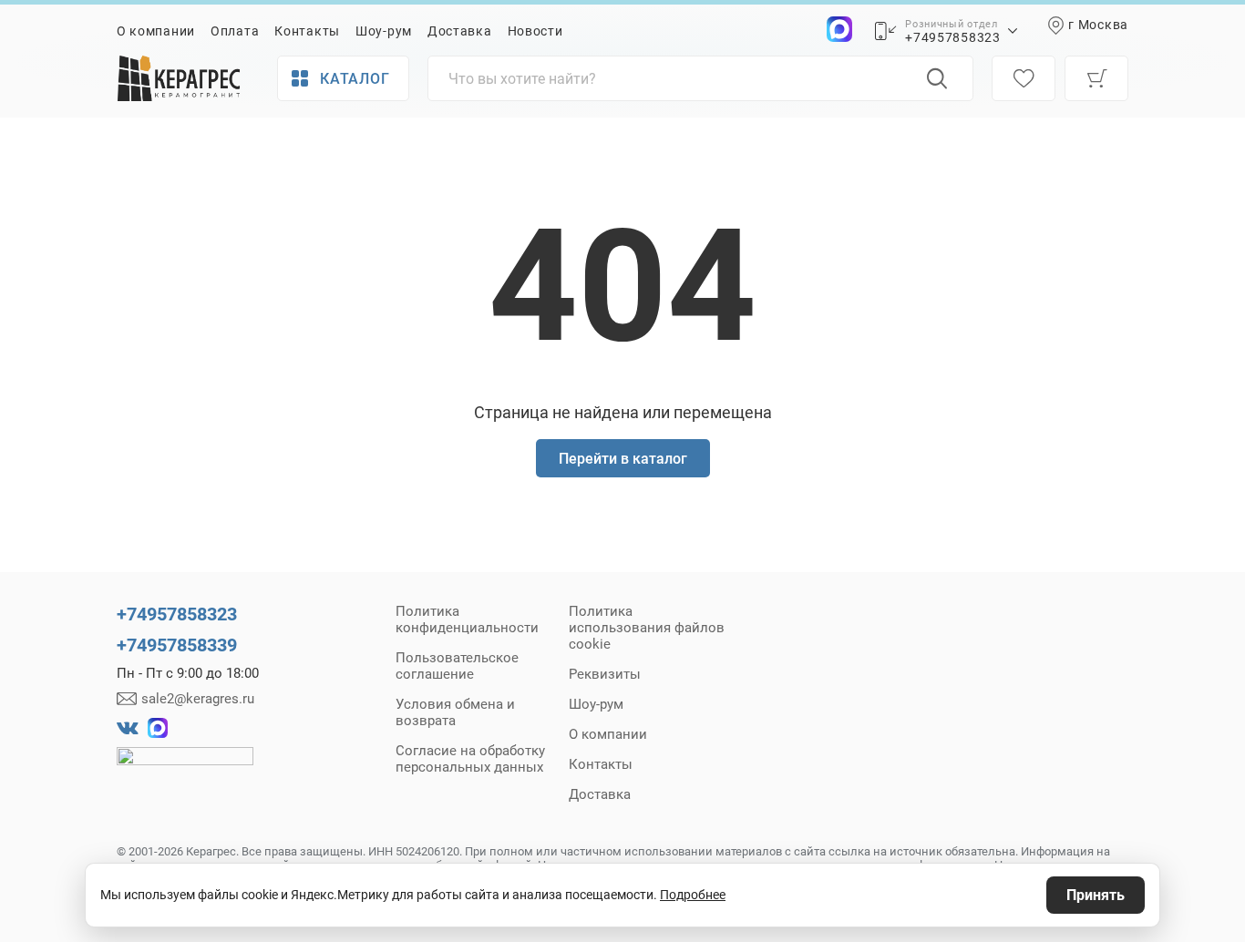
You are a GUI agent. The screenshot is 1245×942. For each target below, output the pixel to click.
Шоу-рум (383, 31)
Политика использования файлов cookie (647, 627)
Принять (1095, 895)
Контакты (307, 31)
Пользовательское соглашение (457, 666)
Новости (535, 31)
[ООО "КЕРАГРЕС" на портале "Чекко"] (185, 769)
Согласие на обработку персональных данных (470, 758)
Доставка (459, 31)
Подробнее (692, 894)
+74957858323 (952, 37)
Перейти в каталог (623, 458)
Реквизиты (605, 674)
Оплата (235, 31)
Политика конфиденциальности (467, 619)
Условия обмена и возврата (455, 712)
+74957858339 (177, 645)
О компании (156, 31)
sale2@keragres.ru (197, 699)
